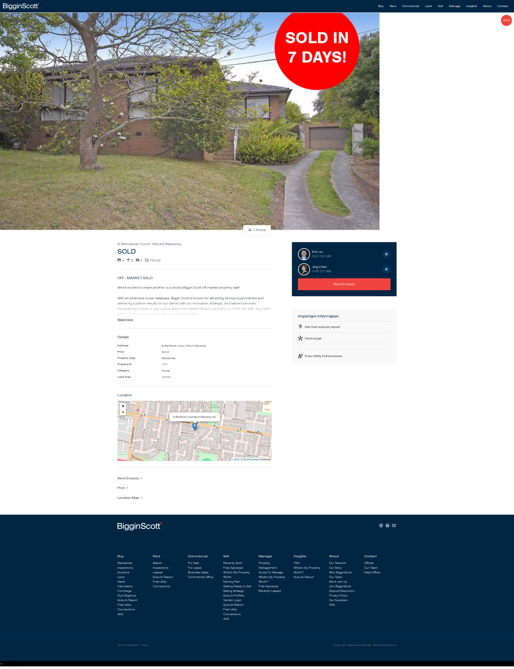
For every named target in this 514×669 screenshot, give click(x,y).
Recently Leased (270, 591)
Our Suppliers (338, 600)
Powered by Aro (388, 645)
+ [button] (123, 406)
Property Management (268, 565)
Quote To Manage (271, 572)
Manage (454, 6)
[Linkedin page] (388, 526)
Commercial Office (200, 577)
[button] (123, 488)
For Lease (194, 568)
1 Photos (259, 230)
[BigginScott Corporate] (21, 6)
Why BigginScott (340, 572)
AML (120, 614)
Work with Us (338, 581)
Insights (471, 6)
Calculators (125, 586)
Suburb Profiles (233, 595)
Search (157, 563)
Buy (381, 6)
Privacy (144, 645)
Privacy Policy (338, 595)
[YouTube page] (394, 526)
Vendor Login (232, 600)
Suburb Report (127, 600)
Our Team (336, 577)
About (487, 6)
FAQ (297, 563)
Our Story (335, 568)
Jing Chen (319, 267)
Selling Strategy (233, 591)
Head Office (372, 572)
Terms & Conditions (127, 645)
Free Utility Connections (323, 356)
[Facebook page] (381, 526)
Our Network (337, 563)
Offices (369, 563)
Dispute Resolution (342, 591)
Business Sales (198, 572)
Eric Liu (317, 252)
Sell (440, 6)
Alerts (121, 581)
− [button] (123, 412)
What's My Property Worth (236, 575)
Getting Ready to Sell (237, 586)
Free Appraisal (233, 568)
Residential (124, 563)
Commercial (410, 6)
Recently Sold (232, 563)
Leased (158, 572)
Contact (502, 6)
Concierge (313, 338)
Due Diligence (126, 595)
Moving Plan (231, 581)
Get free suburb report (322, 327)
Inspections (125, 568)
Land (428, 6)
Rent (393, 6)
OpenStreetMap (251, 459)
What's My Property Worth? (272, 579)
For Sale (193, 563)
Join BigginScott (340, 586)
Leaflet (236, 459)
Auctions (123, 572)
